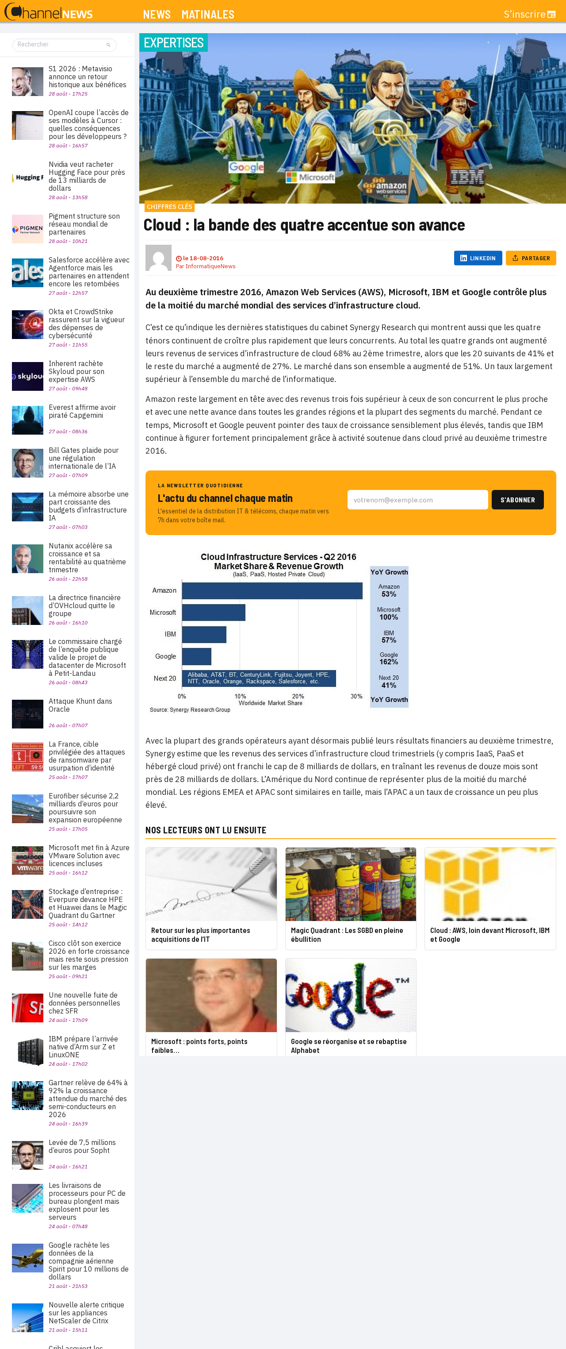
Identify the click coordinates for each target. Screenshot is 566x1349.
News (157, 14)
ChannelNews (48, 12)
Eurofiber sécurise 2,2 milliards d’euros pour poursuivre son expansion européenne (85, 807)
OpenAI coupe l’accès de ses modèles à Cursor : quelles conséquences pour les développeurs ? (89, 124)
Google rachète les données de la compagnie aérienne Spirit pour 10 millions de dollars (89, 1261)
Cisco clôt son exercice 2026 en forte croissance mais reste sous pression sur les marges (89, 955)
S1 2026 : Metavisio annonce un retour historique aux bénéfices (87, 76)
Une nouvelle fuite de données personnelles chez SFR (84, 1003)
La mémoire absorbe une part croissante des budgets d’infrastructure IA (89, 505)
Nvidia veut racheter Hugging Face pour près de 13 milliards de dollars (87, 176)
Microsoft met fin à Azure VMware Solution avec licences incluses (89, 855)
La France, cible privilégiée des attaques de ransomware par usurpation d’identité (87, 756)
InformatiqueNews (211, 266)
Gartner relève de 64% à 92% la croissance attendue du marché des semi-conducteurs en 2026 (88, 1098)
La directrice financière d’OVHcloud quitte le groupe (85, 605)
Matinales (207, 14)
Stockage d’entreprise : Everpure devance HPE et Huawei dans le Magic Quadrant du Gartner (88, 903)
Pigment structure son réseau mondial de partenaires (84, 224)
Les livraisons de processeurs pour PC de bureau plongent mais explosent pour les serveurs (87, 1201)
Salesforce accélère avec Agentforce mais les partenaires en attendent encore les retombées (89, 271)
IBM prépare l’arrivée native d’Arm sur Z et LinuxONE (83, 1046)
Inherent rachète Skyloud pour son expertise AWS (76, 371)
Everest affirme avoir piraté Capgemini (82, 411)
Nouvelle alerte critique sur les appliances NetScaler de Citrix (86, 1312)
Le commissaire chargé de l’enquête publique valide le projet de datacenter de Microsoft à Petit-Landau (87, 657)
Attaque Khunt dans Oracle (80, 705)
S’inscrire (525, 14)
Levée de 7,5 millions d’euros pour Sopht (82, 1146)
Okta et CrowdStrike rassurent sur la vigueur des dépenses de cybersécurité (87, 323)
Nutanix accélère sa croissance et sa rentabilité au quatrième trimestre (87, 557)
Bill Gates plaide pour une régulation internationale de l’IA (84, 458)
